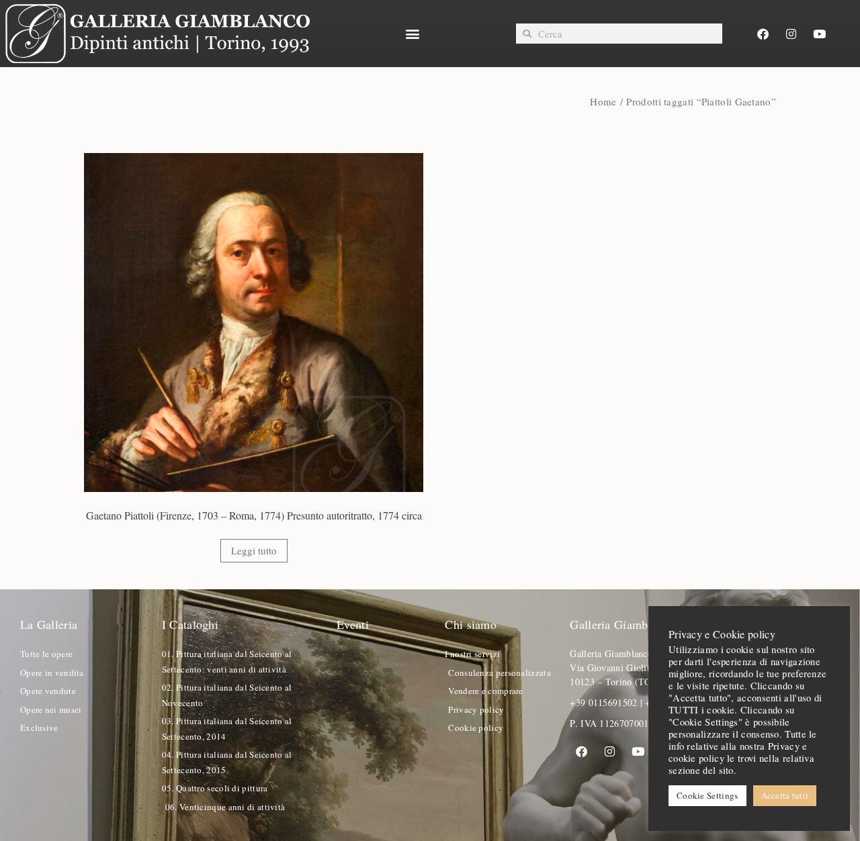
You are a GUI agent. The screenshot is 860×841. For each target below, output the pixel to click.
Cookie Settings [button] (707, 795)
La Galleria (48, 624)
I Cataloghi (190, 624)
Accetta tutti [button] (785, 795)
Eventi (353, 624)
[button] (413, 34)
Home (603, 101)
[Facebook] (762, 33)
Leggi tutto (254, 550)
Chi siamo (471, 624)
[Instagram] (791, 33)
